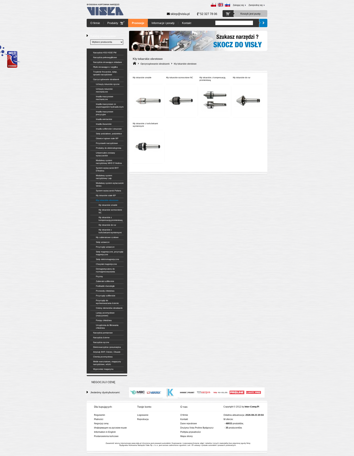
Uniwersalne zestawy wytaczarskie (105, 154)
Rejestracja (143, 419)
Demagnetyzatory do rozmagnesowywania (105, 270)
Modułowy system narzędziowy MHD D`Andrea (109, 161)
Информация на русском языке (110, 427)
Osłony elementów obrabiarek (109, 308)
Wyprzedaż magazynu (103, 369)
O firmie (95, 23)
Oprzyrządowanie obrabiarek (106, 79)
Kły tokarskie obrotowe (107, 200)
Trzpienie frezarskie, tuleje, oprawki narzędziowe (105, 73)
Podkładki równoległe (105, 286)
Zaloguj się (238, 5)
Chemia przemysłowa (102, 357)
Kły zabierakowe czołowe (107, 237)
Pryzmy (99, 276)
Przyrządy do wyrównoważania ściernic (107, 301)
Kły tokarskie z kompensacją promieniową (110, 218)
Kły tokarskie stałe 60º (106, 195)
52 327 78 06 (208, 14)
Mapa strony (186, 436)
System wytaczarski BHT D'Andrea (107, 169)
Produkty (112, 23)
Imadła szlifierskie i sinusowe (109, 129)
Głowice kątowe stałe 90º (107, 138)
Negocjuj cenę (101, 423)
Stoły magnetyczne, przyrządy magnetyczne (109, 253)
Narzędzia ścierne (101, 337)
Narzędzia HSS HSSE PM (104, 52)
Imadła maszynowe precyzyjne (104, 113)
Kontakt (186, 23)
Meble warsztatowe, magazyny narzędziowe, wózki (107, 362)
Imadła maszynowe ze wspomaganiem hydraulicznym (110, 105)
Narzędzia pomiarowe (103, 333)
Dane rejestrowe (188, 423)
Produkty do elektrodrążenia (108, 148)
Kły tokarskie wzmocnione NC (110, 211)
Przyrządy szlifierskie (105, 296)
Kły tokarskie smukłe (108, 205)
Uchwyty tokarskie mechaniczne (104, 90)
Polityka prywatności (190, 432)
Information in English (105, 432)
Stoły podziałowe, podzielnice (109, 134)
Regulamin (99, 415)
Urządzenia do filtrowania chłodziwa (107, 326)
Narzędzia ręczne (101, 342)
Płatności (98, 419)
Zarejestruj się (256, 5)
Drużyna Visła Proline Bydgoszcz (197, 427)
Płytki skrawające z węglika (105, 67)
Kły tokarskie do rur (107, 225)
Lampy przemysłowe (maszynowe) (105, 314)
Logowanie (142, 415)
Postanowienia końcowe (106, 436)
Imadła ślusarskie (104, 124)
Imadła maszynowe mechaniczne (104, 97)
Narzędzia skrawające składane (107, 62)
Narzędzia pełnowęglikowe (105, 57)
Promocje (138, 23)
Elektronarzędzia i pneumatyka (107, 347)
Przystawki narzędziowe (107, 143)
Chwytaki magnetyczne (106, 264)
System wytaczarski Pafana (108, 191)
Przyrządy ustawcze (105, 247)
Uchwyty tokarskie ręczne (107, 84)
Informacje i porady (163, 23)
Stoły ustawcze (103, 242)
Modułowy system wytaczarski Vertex (110, 184)
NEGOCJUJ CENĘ (103, 382)
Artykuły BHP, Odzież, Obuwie (106, 352)
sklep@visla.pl (180, 14)
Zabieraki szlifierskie (105, 281)
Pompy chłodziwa (104, 320)
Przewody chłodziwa (105, 291)
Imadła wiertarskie (104, 119)
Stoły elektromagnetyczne (107, 259)
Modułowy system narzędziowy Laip (104, 176)
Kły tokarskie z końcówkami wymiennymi (110, 231)
